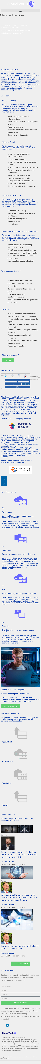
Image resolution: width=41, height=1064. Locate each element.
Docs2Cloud (7, 783)
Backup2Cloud (7, 761)
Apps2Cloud (7, 742)
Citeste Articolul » (8, 862)
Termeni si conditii (30, 1057)
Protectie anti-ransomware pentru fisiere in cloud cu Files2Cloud (20, 947)
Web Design (6, 1058)
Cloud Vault (10, 1057)
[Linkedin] (7, 1025)
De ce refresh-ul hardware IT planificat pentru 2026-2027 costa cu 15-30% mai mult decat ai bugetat (19, 854)
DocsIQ (5, 805)
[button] (8, 360)
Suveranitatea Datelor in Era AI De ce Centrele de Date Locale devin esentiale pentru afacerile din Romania (19, 897)
